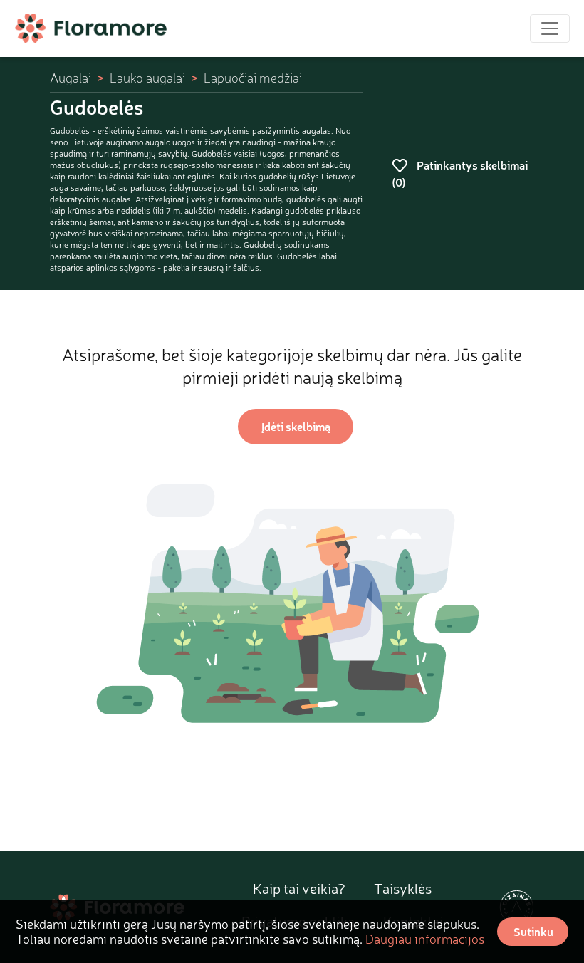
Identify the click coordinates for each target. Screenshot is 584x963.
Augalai (70, 78)
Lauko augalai (147, 78)
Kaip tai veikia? (299, 888)
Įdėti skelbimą (295, 426)
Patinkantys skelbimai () (460, 173)
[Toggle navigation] (550, 28)
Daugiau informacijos (424, 939)
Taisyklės (403, 888)
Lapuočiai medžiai (253, 78)
